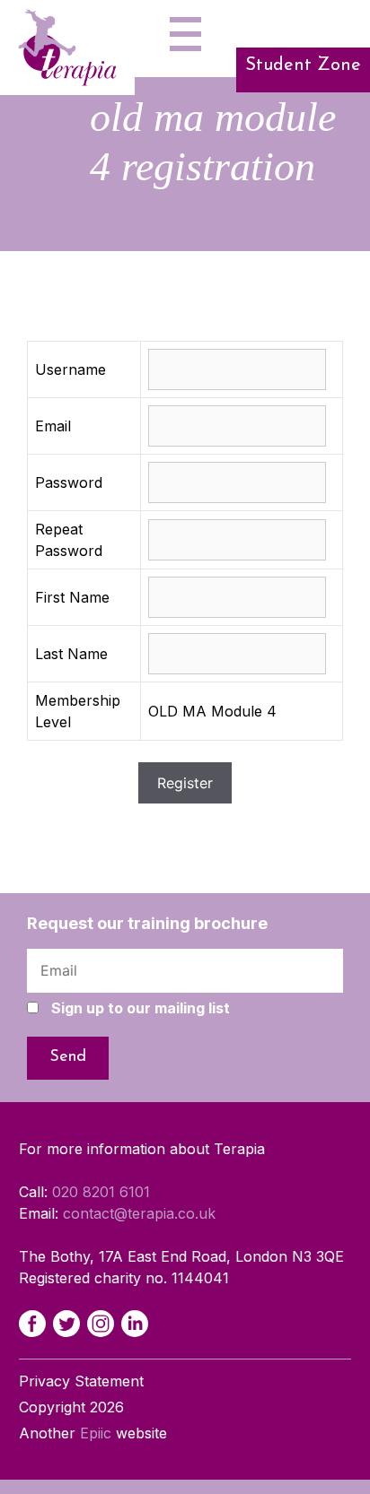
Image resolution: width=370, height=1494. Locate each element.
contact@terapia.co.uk (139, 1213)
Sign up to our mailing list (140, 1008)
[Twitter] (66, 1323)
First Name (72, 597)
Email (53, 426)
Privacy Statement (81, 1381)
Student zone (303, 65)
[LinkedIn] (134, 1323)
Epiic (95, 1433)
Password (68, 482)
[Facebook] (32, 1323)
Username (70, 369)
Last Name (71, 654)
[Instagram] (100, 1323)
